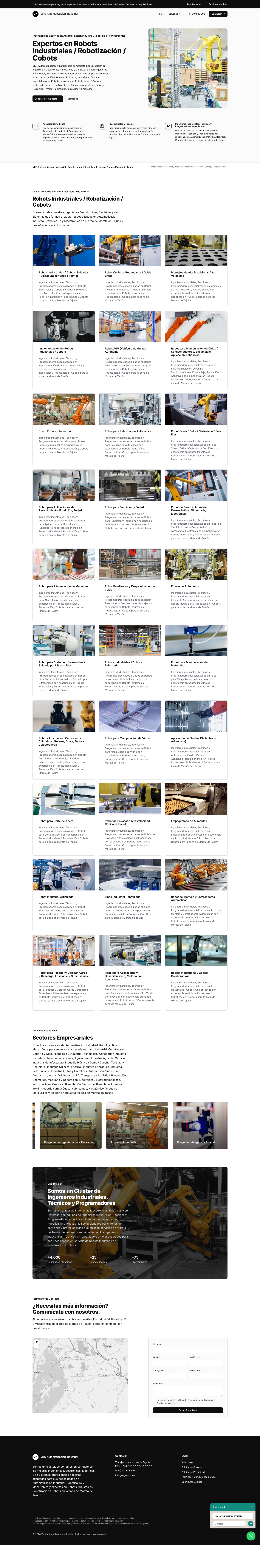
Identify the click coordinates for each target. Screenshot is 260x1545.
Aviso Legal (187, 1462)
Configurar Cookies (191, 1481)
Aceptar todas (194, 4)
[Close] (251, 1507)
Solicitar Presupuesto (46, 98)
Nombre (158, 1344)
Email (156, 1357)
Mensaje (158, 1383)
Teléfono (195, 1357)
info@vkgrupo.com (125, 1475)
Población (195, 1370)
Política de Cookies (191, 1467)
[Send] (250, 1523)
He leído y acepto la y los (186, 1401)
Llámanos (73, 98)
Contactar (217, 13)
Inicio (161, 13)
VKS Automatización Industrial (59, 13)
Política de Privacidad (187, 1400)
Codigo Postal (161, 1370)
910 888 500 (198, 13)
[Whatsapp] (250, 1535)
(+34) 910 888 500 (125, 1470)
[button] (80, 1375)
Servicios (173, 13)
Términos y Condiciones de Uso (198, 1476)
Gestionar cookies (218, 4)
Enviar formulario (188, 1410)
